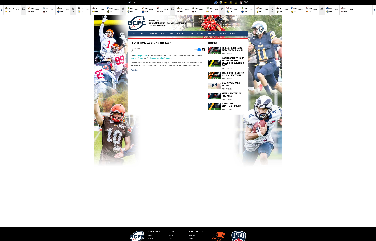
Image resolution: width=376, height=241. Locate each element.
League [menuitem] (142, 34)
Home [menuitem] (133, 34)
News (150, 235)
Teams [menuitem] (171, 34)
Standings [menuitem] (200, 34)
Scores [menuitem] (190, 34)
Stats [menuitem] (211, 34)
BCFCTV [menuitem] (232, 34)
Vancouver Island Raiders (161, 58)
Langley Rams (137, 58)
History (171, 235)
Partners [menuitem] (222, 34)
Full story (135, 70)
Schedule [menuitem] (180, 34)
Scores (191, 238)
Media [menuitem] (153, 34)
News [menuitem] (163, 34)
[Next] (374, 10)
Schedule (192, 235)
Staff (170, 238)
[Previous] (1, 10)
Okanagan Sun (140, 55)
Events (150, 238)
